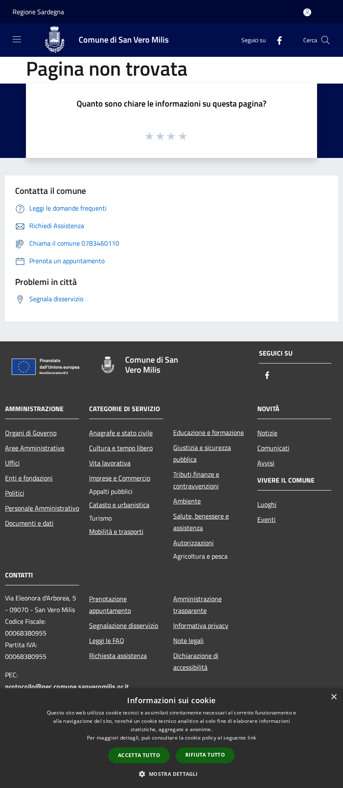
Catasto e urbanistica (119, 505)
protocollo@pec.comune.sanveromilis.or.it (67, 686)
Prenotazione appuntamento (110, 604)
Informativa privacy (200, 625)
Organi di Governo (30, 433)
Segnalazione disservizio (123, 625)
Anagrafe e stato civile (121, 433)
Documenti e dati (29, 523)
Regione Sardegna (38, 12)
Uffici (12, 463)
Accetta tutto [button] (139, 755)
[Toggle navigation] (17, 39)
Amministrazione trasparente (197, 604)
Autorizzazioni (193, 543)
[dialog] (171, 738)
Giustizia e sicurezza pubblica (202, 453)
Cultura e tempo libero (121, 448)
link (252, 737)
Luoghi (266, 504)
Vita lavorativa (110, 463)
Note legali (188, 640)
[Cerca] (325, 40)
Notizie (267, 433)
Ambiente (187, 501)
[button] (171, 774)
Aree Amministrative (34, 448)
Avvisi (265, 463)
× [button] (333, 697)
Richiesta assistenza (118, 656)
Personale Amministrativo (42, 508)
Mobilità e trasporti (116, 531)
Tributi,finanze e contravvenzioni (196, 480)
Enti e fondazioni (29, 478)
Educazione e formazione (208, 432)
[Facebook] (276, 40)
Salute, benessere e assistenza (201, 522)
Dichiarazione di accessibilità (195, 661)
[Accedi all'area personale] (307, 12)
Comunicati (273, 448)
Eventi (266, 519)
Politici (14, 493)
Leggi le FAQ (106, 640)
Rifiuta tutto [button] (205, 754)
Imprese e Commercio (119, 478)
